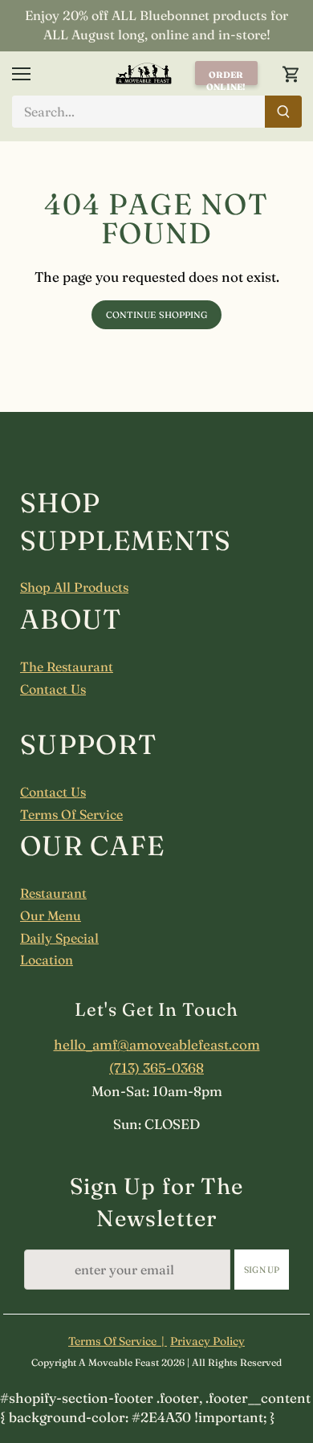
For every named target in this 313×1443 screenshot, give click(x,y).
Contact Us (53, 689)
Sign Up (261, 1269)
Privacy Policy (207, 1341)
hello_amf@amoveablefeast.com (157, 1044)
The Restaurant (66, 666)
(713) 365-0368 (156, 1067)
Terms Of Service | (117, 1341)
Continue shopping (157, 314)
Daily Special (59, 938)
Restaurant (53, 893)
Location (46, 960)
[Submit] (282, 112)
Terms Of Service (71, 814)
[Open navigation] (21, 73)
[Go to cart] (291, 73)
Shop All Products (74, 587)
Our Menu (50, 915)
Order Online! (226, 77)
